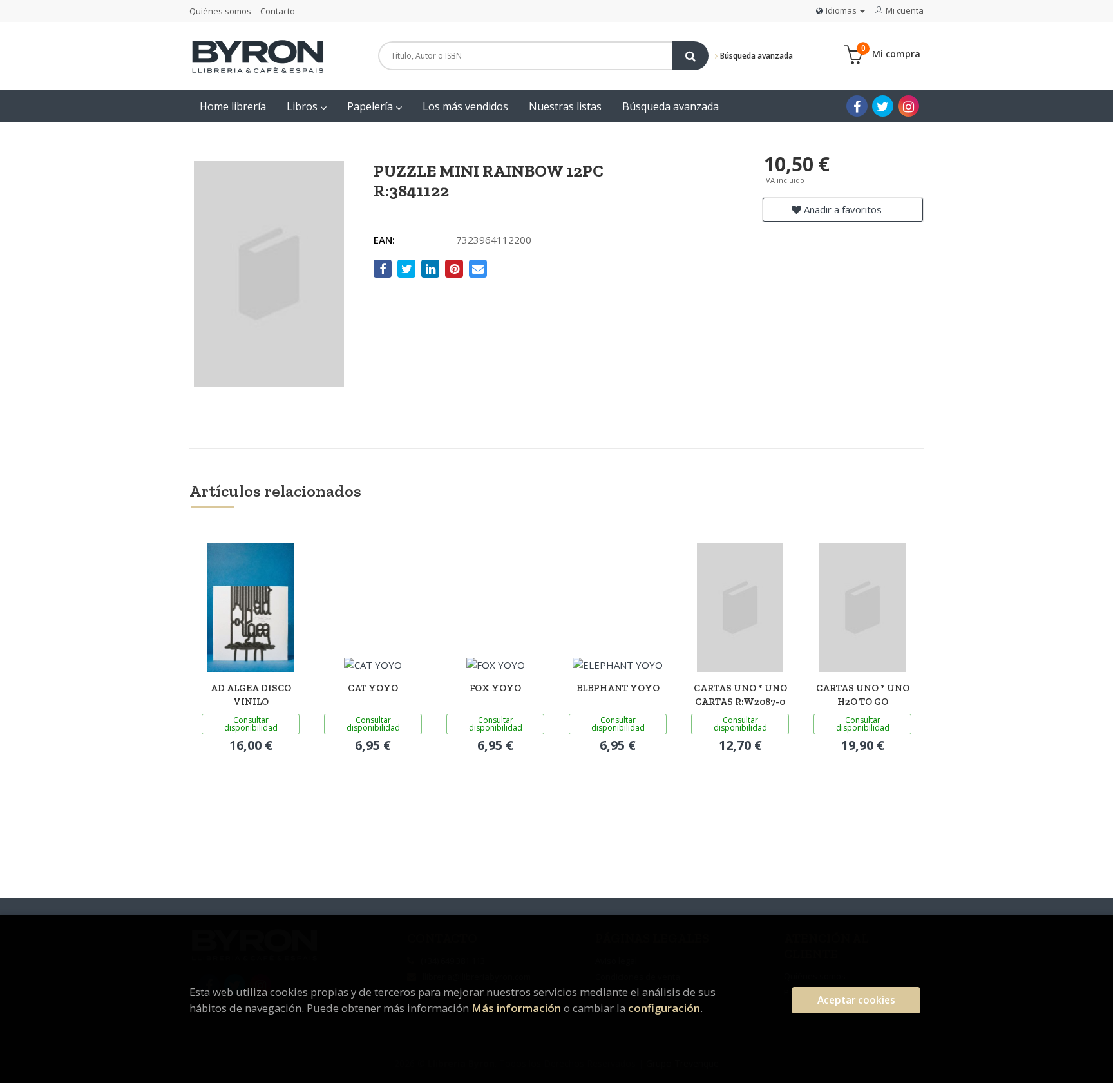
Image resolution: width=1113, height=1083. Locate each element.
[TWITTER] (882, 106)
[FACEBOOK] (857, 106)
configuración (664, 1008)
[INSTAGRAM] (908, 106)
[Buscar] (690, 55)
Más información (516, 1008)
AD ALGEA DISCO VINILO (251, 694)
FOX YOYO (495, 688)
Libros (303, 106)
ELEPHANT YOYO (618, 688)
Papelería (371, 106)
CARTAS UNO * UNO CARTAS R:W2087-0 (740, 694)
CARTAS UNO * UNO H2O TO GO (862, 694)
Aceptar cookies (856, 1000)
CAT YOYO (373, 688)
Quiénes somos (220, 11)
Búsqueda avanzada (755, 55)
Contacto (277, 11)
